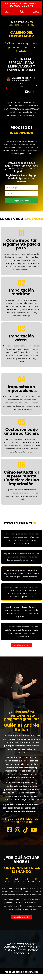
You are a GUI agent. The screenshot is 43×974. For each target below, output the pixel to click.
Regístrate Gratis (21, 201)
